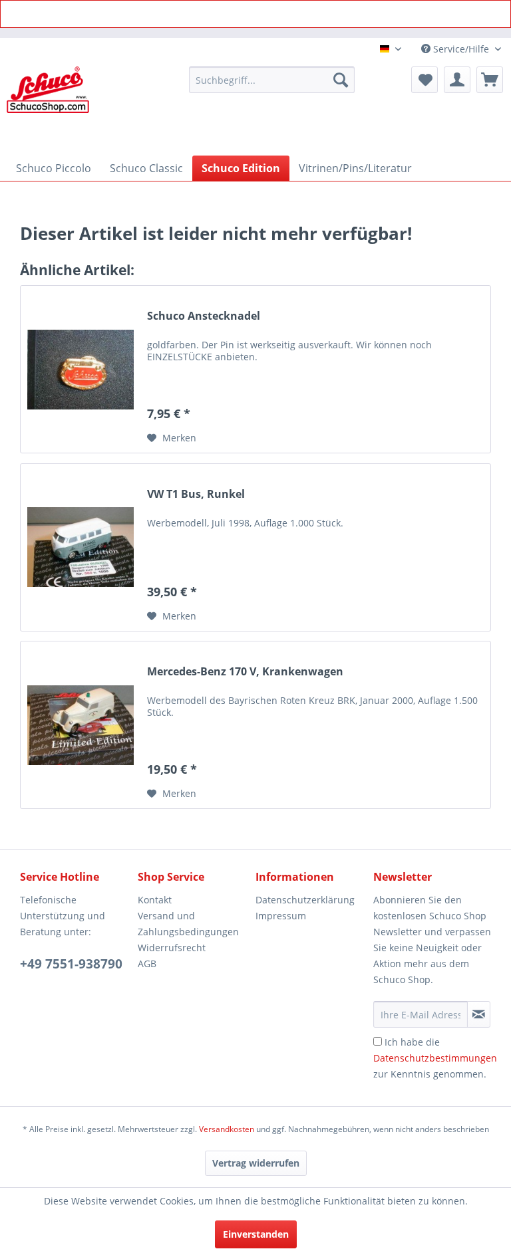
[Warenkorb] (489, 79)
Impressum (281, 915)
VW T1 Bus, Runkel (196, 494)
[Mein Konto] (457, 79)
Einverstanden (256, 1234)
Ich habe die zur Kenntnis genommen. (435, 1058)
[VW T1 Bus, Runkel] (80, 547)
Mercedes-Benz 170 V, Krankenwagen (245, 672)
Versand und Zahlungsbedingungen (188, 923)
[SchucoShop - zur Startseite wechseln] (48, 107)
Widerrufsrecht (172, 947)
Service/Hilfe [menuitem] (461, 49)
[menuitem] (272, 79)
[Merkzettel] (424, 79)
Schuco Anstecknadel (203, 316)
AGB (147, 963)
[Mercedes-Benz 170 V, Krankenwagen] (80, 725)
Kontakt (155, 899)
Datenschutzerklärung (305, 899)
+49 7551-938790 (71, 963)
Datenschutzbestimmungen (435, 1058)
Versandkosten (226, 1129)
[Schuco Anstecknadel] (80, 369)
